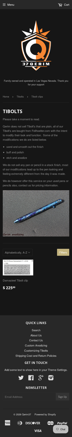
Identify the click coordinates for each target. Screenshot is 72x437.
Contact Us (36, 340)
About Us (36, 335)
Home (6, 96)
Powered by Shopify (45, 414)
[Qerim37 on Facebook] (31, 379)
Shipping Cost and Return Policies (36, 355)
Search (36, 330)
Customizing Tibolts (36, 350)
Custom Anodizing (36, 345)
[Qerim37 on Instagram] (51, 379)
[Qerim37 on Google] (41, 379)
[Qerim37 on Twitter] (21, 379)
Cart (66, 4)
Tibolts (20, 96)
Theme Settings (57, 370)
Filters (63, 252)
